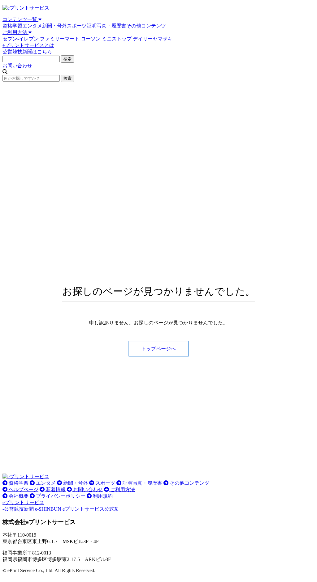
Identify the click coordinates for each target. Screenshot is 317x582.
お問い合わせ (17, 65)
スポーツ (77, 25)
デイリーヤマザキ (152, 38)
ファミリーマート (60, 38)
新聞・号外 (54, 25)
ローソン (91, 38)
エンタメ (32, 25)
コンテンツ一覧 (20, 19)
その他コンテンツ (146, 25)
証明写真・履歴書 (106, 25)
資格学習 (12, 25)
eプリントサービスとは (28, 45)
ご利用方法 (15, 32)
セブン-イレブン (20, 38)
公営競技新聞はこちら (27, 51)
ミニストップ (117, 38)
